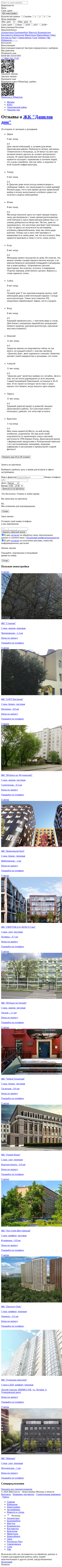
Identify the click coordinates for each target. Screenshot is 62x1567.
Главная (11, 1502)
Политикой (6, 1562)
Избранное (6, 40)
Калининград (44, 32)
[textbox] (14, 2)
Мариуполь (30, 35)
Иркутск (33, 32)
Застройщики (13, 1509)
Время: (4, 486)
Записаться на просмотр (13, 489)
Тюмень (42, 37)
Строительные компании (48, 1494)
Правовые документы (23, 1494)
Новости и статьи (15, 1512)
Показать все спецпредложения (16, 1489)
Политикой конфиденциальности (42, 537)
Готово (5, 511)
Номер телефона (52, 477)
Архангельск (7, 32)
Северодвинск (24, 37)
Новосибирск (43, 35)
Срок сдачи (6, 24)
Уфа (48, 37)
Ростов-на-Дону (9, 37)
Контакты (6, 1494)
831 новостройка (9, 13)
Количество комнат (10, 16)
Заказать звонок (9, 76)
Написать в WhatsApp (12, 97)
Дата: (3, 483)
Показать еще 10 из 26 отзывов (16, 457)
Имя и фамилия (8, 477)
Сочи (34, 37)
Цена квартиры (8, 19)
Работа (5, 1497)
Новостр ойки (13, 1507)
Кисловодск (7, 35)
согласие (15, 535)
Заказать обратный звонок (13, 532)
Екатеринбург (21, 32)
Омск (53, 35)
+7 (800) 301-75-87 (10, 58)
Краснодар (19, 35)
